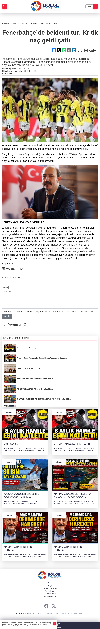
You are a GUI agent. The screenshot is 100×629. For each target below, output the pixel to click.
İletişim (50, 586)
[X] (53, 606)
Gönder (7, 316)
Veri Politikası (50, 591)
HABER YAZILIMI (22, 613)
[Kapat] (54, 623)
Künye (50, 583)
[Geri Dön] (4, 6)
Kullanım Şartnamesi (50, 588)
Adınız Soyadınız (12, 277)
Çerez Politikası (50, 594)
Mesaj (5, 287)
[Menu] (95, 6)
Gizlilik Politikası (50, 597)
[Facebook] (46, 606)
